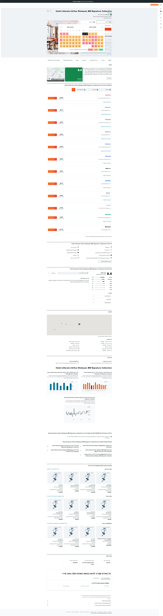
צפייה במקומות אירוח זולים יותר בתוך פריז (55, 496)
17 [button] (89, 40)
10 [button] (89, 37)
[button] (1, 1)
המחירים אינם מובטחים (86, 597)
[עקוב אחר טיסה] (160, 20)
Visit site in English (77, 1)
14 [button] (98, 40)
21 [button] (98, 43)
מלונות (105, 611)
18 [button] (86, 40)
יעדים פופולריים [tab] (96, 578)
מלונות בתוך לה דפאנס (75, 611)
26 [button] (83, 43)
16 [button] (92, 40)
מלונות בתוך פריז (66, 586)
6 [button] (73, 37)
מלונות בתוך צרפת (93, 611)
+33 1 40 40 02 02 (108, 18)
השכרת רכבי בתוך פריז (85, 586)
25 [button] (86, 43)
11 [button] (86, 37)
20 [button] (102, 43)
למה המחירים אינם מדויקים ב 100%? (103, 605)
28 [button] (98, 46)
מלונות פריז (68, 611)
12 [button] (83, 37)
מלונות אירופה (100, 611)
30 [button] (92, 46)
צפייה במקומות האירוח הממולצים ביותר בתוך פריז (57, 523)
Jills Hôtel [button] (61, 485)
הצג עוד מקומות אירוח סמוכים (53, 469)
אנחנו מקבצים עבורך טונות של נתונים (103, 603)
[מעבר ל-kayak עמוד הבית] (154, 5)
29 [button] (95, 46)
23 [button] (92, 43)
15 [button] (95, 40)
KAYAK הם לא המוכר (106, 600)
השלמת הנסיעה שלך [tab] (105, 578)
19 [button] (83, 40)
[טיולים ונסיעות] (160, 24)
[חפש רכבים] (160, 14)
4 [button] (86, 34)
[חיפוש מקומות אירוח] (160, 11)
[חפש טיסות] (160, 8)
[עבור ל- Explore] (160, 17)
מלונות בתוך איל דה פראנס (84, 611)
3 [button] (89, 34)
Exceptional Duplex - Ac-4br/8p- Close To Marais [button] (104, 539)
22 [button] (95, 43)
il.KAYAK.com (109, 611)
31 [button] (61, 46)
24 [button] (89, 43)
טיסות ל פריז (106, 586)
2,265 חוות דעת (101, 14)
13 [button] (101, 40)
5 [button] (83, 34)
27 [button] (102, 46)
